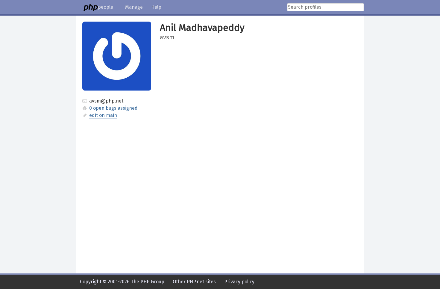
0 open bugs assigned (113, 108)
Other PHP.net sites (194, 282)
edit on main (103, 115)
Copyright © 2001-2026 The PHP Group (122, 282)
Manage (134, 7)
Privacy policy (239, 282)
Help (156, 7)
